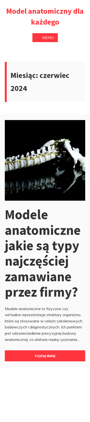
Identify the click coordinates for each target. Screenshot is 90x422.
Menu (48, 37)
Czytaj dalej (45, 355)
